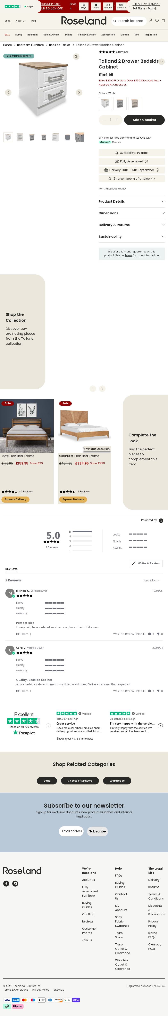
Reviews (87, 921)
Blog (33, 21)
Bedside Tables (59, 45)
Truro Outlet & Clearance (122, 949)
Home (7, 45)
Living (18, 34)
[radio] (81, 532)
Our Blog (88, 914)
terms (128, 255)
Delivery (154, 880)
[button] (24, 634)
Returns (153, 887)
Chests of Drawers (80, 780)
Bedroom (32, 34)
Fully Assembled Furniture (90, 891)
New (137, 34)
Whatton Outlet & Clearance (122, 965)
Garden (124, 34)
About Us (21, 21)
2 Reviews (122, 52)
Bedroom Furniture (30, 45)
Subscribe (97, 831)
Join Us (87, 940)
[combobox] (152, 580)
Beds (47, 780)
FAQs (118, 875)
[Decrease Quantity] (104, 120)
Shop (7, 21)
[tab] (146, 563)
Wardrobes (117, 780)
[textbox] (162, 582)
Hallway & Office (87, 34)
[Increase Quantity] (117, 120)
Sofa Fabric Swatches (122, 922)
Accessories (108, 34)
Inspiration (151, 34)
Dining (68, 34)
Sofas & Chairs (51, 34)
